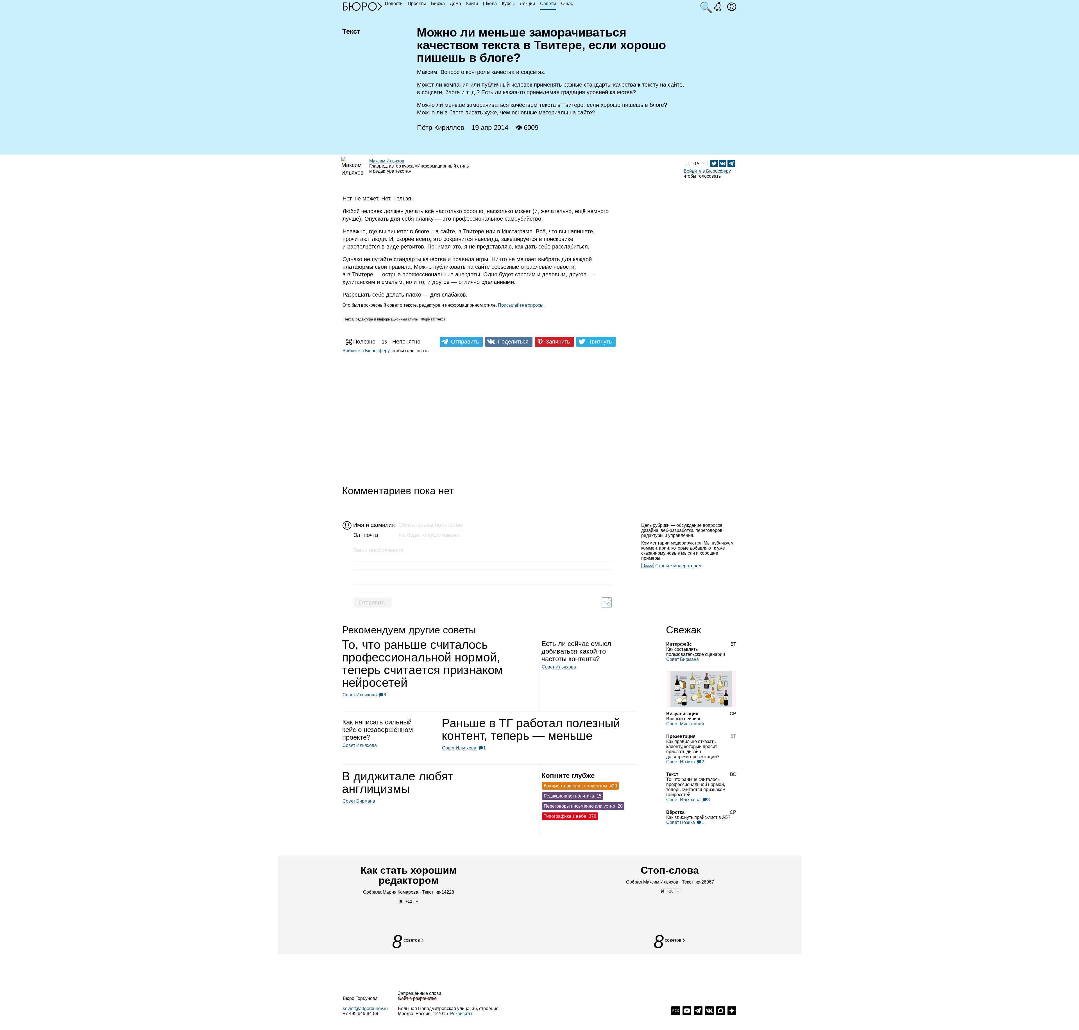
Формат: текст (433, 319)
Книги (472, 3)
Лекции (527, 3)
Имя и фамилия (373, 525)
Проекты (417, 3)
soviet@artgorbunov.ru (365, 1008)
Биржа (438, 3)
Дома (455, 3)
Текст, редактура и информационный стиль (381, 319)
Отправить (372, 602)
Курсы (508, 3)
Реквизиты (461, 1013)
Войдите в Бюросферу (707, 171)
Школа (490, 3)
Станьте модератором (678, 565)
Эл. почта (365, 535)
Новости (394, 3)
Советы (548, 3)
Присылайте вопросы (520, 305)
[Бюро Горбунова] (362, 6)
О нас (567, 3)
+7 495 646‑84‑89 (360, 1013)
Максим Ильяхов (386, 161)
